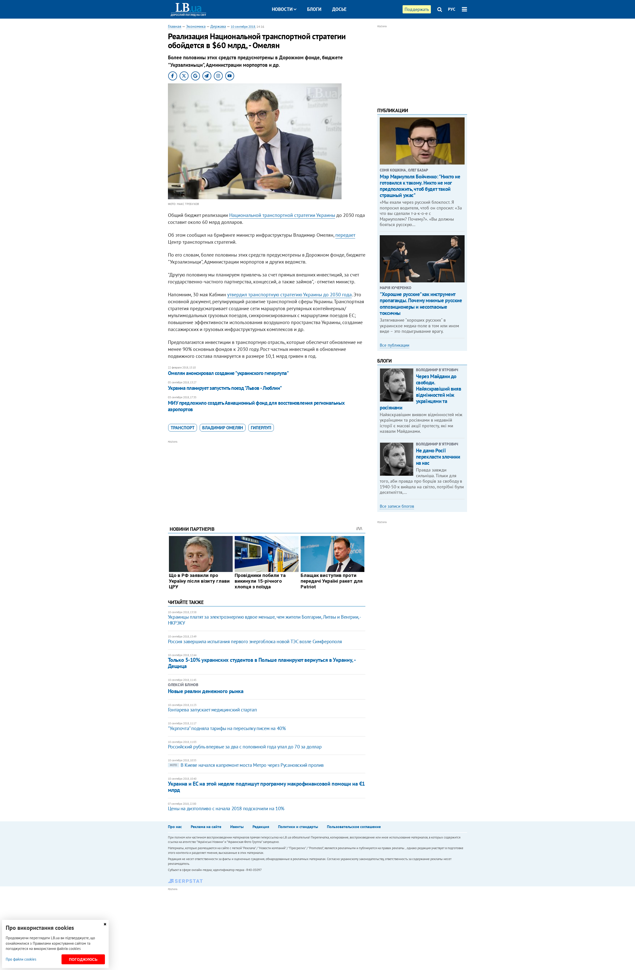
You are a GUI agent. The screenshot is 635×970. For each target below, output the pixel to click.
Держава (218, 26)
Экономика (196, 26)
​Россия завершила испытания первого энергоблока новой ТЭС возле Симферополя (255, 641)
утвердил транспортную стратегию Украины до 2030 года (289, 294)
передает (345, 235)
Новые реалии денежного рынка (206, 691)
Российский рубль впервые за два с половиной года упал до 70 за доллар (244, 746)
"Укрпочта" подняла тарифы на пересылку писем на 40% (227, 728)
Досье (339, 9)
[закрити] (105, 924)
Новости (282, 9)
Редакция (261, 826)
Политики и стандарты (298, 826)
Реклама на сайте (206, 826)
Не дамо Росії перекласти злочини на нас (438, 456)
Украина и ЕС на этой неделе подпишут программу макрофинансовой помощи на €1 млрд (266, 786)
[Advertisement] (266, 479)
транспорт (182, 428)
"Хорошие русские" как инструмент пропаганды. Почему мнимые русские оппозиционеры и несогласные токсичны (421, 303)
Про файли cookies (21, 959)
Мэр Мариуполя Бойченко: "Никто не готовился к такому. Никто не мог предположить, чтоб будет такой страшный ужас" (420, 186)
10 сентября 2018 (243, 27)
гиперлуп (261, 428)
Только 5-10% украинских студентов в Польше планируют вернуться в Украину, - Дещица (261, 662)
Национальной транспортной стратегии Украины (282, 215)
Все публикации (394, 345)
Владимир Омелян (222, 428)
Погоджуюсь (83, 959)
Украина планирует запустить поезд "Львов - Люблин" (225, 388)
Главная (174, 26)
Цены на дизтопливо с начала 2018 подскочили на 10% (226, 808)
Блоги (314, 9)
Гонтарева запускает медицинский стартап (212, 709)
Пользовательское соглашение (354, 826)
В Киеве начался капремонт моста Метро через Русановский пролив (247, 765)
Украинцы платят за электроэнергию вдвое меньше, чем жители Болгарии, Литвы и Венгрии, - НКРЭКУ (264, 620)
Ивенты (237, 826)
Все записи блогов (397, 506)
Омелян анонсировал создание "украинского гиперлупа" (228, 373)
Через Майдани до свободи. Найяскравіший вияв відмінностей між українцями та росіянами (420, 392)
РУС (451, 9)
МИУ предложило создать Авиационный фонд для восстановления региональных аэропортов (256, 406)
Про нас (175, 826)
